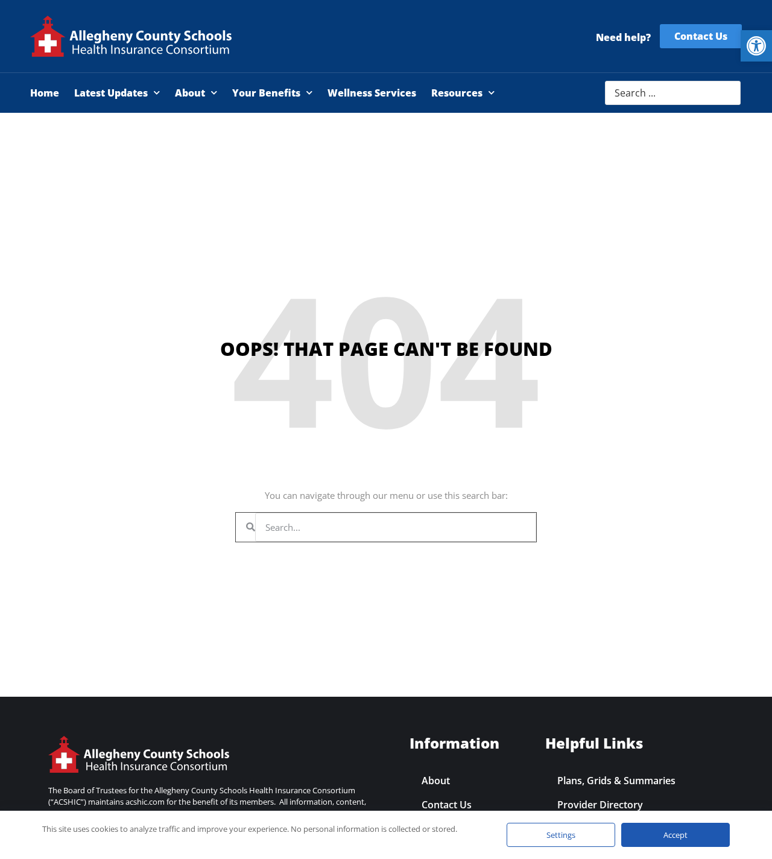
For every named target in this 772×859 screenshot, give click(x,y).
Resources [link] (456, 93)
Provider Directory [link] (600, 804)
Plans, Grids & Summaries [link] (616, 780)
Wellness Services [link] (371, 93)
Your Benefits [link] (266, 93)
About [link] (190, 93)
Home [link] (44, 93)
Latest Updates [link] (111, 93)
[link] (756, 46)
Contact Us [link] (447, 804)
